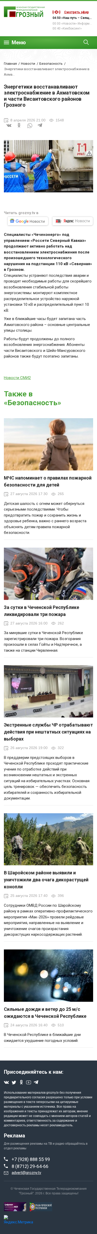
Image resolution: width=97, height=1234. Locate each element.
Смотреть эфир (76, 12)
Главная (10, 63)
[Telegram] (40, 128)
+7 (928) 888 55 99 (31, 1159)
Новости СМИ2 (17, 377)
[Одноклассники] (19, 128)
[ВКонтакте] (9, 128)
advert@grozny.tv (26, 1172)
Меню (19, 43)
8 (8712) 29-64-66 (30, 1166)
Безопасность (51, 63)
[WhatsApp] (30, 128)
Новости (28, 63)
